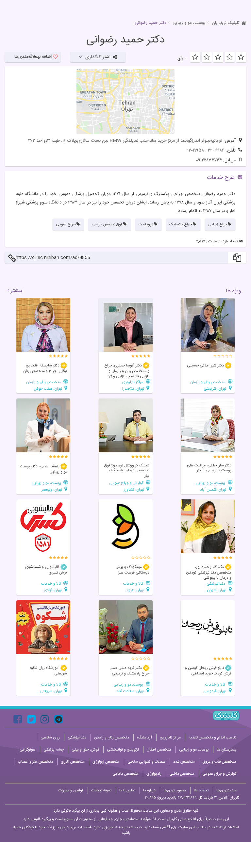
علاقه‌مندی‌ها (33, 57)
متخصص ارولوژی (106, 761)
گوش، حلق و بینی (85, 749)
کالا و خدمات (133, 583)
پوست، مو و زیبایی (189, 22)
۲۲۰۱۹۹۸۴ (216, 150)
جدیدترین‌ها (226, 790)
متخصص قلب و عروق (219, 761)
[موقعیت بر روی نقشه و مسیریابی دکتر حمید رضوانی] (125, 101)
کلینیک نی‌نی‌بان (226, 22)
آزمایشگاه (144, 737)
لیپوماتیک (146, 224)
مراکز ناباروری (133, 382)
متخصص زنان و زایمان (208, 382)
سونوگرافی (28, 749)
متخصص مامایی (125, 773)
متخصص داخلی (181, 773)
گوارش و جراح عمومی (126, 483)
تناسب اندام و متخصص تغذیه (212, 737)
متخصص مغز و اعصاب (35, 761)
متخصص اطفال (159, 749)
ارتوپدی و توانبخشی (123, 749)
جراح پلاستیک (180, 224)
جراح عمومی (65, 224)
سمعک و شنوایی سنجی (146, 761)
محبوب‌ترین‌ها (174, 790)
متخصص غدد (184, 761)
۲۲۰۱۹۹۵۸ (195, 150)
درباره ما (149, 790)
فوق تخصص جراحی (107, 224)
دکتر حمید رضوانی (125, 40)
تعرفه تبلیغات (101, 790)
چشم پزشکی (53, 749)
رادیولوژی (153, 773)
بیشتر (16, 291)
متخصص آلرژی (73, 761)
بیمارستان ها (226, 749)
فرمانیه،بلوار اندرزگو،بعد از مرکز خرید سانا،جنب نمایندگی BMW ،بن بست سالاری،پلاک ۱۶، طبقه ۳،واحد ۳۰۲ (125, 141)
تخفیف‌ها (201, 790)
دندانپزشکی (216, 583)
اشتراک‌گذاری (98, 57)
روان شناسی (50, 737)
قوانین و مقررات (71, 790)
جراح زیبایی (217, 224)
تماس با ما (127, 790)
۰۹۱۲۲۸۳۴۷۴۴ (209, 160)
